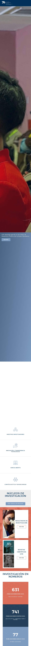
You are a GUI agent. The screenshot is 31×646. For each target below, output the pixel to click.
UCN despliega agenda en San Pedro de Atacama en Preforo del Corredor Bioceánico (15, 235)
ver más (21, 526)
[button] (1, 183)
